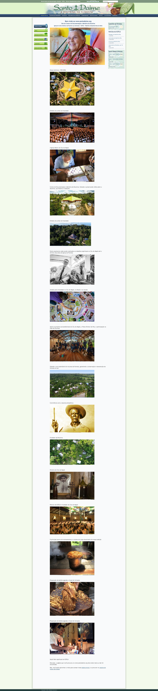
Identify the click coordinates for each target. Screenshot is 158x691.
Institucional (94, 15)
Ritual (101, 15)
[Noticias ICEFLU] (41, 36)
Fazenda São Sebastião (57, 467)
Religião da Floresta (74, 15)
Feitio (52, 577)
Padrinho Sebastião (56, 502)
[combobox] (110, 1)
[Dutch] (89, 1)
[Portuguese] (87, 1)
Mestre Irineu (54, 435)
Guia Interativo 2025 (113, 26)
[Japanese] (97, 1)
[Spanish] (98, 1)
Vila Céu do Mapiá (56, 400)
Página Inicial (44, 15)
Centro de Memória (55, 15)
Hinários (52, 537)
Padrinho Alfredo (55, 656)
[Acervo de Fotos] (41, 49)
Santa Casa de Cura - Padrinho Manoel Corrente (65, 248)
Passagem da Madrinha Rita (115, 34)
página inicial (85, 667)
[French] (92, 1)
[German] (93, 1)
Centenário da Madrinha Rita (115, 38)
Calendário (107, 15)
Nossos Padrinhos (55, 287)
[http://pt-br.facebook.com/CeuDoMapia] (41, 40)
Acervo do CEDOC (55, 184)
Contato (114, 15)
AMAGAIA (53, 324)
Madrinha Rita (54, 67)
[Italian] (95, 1)
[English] (90, 1)
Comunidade (85, 15)
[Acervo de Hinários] (41, 31)
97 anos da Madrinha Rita (114, 41)
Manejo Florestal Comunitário (59, 364)
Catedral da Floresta (56, 108)
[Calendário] (41, 44)
